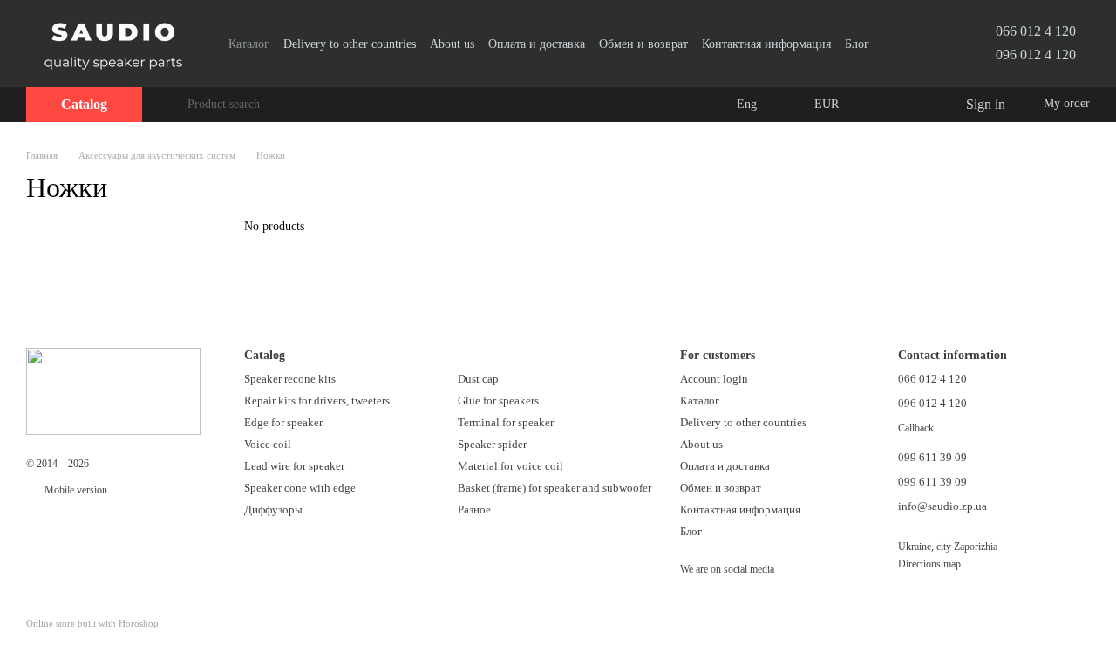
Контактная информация (766, 44)
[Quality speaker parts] (113, 390)
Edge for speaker (283, 422)
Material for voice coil (510, 465)
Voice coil (267, 444)
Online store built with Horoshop (92, 623)
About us (452, 44)
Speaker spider (492, 444)
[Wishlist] (915, 104)
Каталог (248, 44)
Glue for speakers (498, 400)
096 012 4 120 (1036, 54)
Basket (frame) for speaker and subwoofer (554, 487)
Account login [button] (714, 378)
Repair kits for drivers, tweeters (317, 400)
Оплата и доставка (536, 44)
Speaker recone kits (290, 378)
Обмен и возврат (643, 44)
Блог (857, 44)
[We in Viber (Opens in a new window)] (919, 44)
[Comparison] (880, 104)
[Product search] (173, 105)
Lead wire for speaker (294, 465)
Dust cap (478, 378)
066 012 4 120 (1036, 31)
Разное (474, 509)
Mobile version (74, 490)
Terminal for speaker (506, 422)
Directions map (929, 564)
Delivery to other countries (349, 44)
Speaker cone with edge (300, 487)
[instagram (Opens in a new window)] (898, 44)
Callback (916, 428)
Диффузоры (273, 509)
